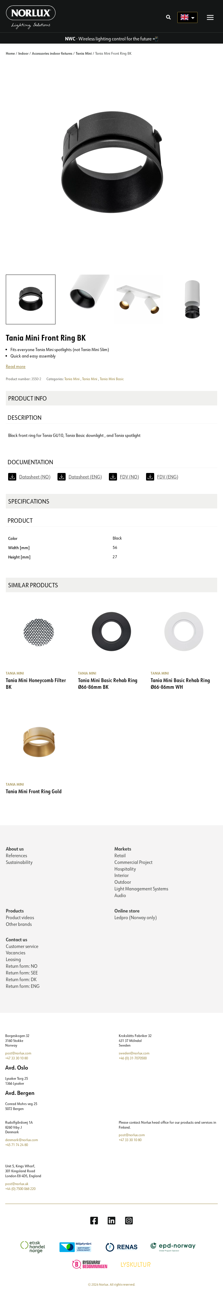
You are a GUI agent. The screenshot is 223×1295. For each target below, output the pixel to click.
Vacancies (15, 953)
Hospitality (125, 869)
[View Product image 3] (138, 299)
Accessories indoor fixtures (52, 53)
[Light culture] (136, 1263)
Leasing (13, 959)
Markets (122, 849)
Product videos (20, 917)
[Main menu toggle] (210, 17)
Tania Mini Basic (112, 379)
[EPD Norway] (174, 1246)
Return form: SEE (22, 973)
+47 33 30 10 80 (16, 1058)
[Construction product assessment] (90, 1263)
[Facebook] (94, 1220)
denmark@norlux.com (21, 1140)
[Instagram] (129, 1220)
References (16, 855)
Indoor (23, 53)
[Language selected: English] (187, 17)
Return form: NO (21, 966)
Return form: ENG (22, 986)
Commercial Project (133, 862)
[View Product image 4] (192, 299)
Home (10, 53)
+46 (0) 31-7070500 (133, 1058)
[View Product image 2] (84, 299)
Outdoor (122, 882)
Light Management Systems (141, 889)
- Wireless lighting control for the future (108, 39)
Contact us (16, 939)
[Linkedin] (111, 1220)
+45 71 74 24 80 (16, 1145)
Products (15, 911)
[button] (168, 17)
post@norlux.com (18, 1053)
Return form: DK (21, 979)
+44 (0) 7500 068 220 (20, 1189)
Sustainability (19, 862)
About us (15, 849)
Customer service (22, 946)
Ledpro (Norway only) (135, 917)
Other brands (19, 924)
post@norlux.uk (16, 1184)
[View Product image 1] (30, 299)
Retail (120, 855)
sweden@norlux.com (134, 1053)
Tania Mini (84, 53)
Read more (16, 366)
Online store (127, 911)
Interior (121, 875)
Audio (120, 895)
